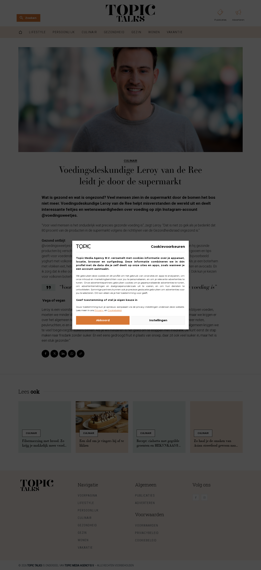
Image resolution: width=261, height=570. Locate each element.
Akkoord (103, 320)
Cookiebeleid (115, 310)
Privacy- (99, 310)
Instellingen (158, 320)
